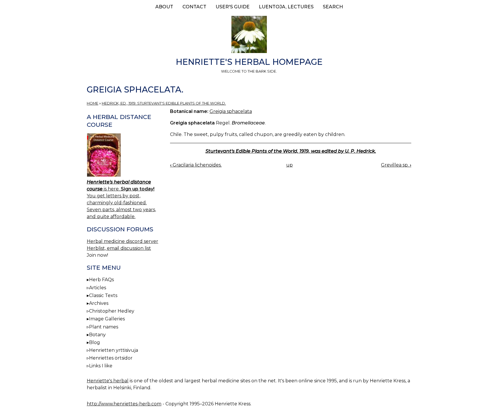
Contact (194, 7)
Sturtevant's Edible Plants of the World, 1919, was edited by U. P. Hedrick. (290, 151)
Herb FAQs (101, 279)
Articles (97, 287)
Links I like (100, 365)
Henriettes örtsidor (111, 358)
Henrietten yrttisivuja (113, 350)
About (164, 7)
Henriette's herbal (108, 380)
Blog (94, 342)
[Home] (249, 35)
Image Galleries (107, 319)
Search (333, 7)
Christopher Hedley (111, 311)
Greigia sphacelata (231, 111)
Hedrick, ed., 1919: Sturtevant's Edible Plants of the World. (164, 103)
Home (92, 103)
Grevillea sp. (396, 165)
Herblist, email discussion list (119, 248)
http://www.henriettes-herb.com (124, 404)
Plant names (103, 327)
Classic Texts (103, 295)
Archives (98, 303)
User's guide (233, 7)
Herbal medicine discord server (122, 241)
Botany (97, 334)
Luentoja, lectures (286, 7)
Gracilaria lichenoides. (196, 165)
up (289, 165)
